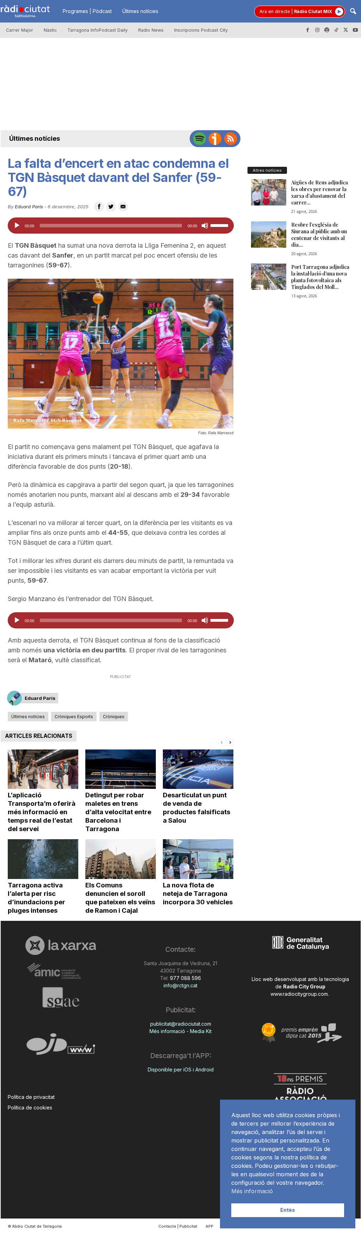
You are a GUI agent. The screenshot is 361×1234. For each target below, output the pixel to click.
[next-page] (230, 742)
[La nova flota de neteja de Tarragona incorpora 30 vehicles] (198, 859)
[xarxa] (61, 945)
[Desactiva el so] (204, 225)
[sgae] (61, 997)
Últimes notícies (140, 11)
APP (209, 1226)
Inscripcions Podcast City (201, 30)
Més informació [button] (252, 1191)
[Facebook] (308, 30)
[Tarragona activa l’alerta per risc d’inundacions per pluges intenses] (43, 859)
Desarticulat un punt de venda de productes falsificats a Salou (196, 807)
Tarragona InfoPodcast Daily (97, 30)
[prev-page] (221, 742)
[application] (121, 225)
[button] (353, 12)
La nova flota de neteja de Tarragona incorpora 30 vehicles (198, 893)
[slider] (220, 225)
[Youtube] (355, 30)
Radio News (151, 30)
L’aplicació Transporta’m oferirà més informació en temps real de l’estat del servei (41, 812)
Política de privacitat (31, 1097)
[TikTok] (336, 30)
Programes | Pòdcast (87, 11)
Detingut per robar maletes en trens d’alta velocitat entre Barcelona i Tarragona (118, 812)
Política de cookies (30, 1107)
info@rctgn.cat (180, 985)
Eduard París (29, 206)
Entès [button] (287, 1210)
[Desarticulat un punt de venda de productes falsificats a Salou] (198, 769)
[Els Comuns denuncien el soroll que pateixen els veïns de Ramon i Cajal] (120, 859)
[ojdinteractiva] (61, 1047)
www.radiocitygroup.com (299, 994)
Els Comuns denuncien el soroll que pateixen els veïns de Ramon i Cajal (120, 898)
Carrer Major (19, 30)
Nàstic (50, 30)
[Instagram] (317, 30)
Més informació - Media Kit (180, 1031)
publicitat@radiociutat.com (180, 1024)
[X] (346, 30)
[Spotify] (327, 30)
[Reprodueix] (16, 225)
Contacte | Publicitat (177, 1226)
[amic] (61, 971)
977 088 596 (185, 978)
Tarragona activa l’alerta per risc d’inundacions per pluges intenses (36, 898)
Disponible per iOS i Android (181, 1069)
